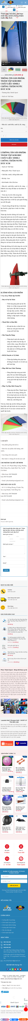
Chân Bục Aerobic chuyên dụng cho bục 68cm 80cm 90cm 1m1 (6, 789)
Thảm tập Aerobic (7, 195)
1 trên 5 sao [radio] (5, 536)
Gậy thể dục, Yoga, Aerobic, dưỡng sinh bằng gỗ (20, 808)
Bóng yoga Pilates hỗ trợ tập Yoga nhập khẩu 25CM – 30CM (7, 769)
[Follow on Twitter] (10, 969)
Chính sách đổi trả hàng (9, 925)
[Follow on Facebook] (7, 969)
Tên (4, 556)
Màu (2, 128)
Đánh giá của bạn (8, 534)
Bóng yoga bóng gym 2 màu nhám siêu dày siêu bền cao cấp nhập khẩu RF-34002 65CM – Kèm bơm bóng (7, 808)
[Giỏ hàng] (25, 3)
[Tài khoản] (22, 3)
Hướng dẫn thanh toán (9, 927)
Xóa (26, 126)
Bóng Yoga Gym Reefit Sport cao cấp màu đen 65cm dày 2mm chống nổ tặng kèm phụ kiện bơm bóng (7, 828)
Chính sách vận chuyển (9, 922)
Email (5, 563)
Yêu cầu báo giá (6, 930)
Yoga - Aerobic (4, 12)
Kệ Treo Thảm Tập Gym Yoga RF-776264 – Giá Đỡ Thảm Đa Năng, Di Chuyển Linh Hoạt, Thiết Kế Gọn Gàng (20, 789)
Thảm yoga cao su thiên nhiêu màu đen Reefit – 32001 (20, 828)
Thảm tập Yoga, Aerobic (13, 12)
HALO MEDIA (17, 1012)
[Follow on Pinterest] (15, 969)
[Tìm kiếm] (14, 10)
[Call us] (12, 969)
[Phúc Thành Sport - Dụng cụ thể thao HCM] (7, 2)
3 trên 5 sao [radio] (6, 539)
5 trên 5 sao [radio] (6, 541)
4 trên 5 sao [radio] (17, 539)
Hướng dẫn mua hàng (8, 920)
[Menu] (3, 7)
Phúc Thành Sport (14, 170)
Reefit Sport (14, 1002)
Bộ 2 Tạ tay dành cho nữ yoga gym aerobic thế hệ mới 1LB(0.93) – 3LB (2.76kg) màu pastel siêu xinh (20, 769)
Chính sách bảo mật (8, 932)
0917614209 (8, 476)
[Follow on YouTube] (20, 969)
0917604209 (13, 474)
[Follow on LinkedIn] (18, 969)
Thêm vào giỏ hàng (14, 139)
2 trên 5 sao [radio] (13, 536)
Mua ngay (14, 144)
